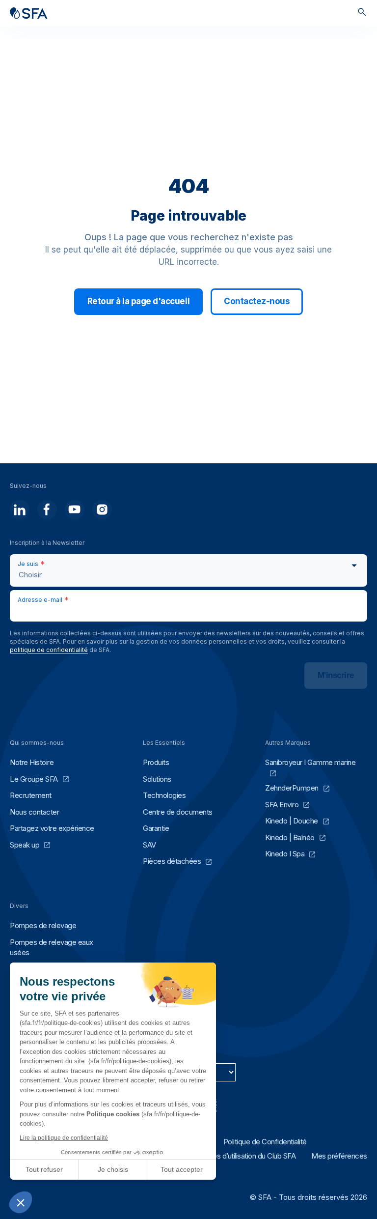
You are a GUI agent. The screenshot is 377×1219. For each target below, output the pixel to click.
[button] (20, 1202)
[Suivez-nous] (19, 509)
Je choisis (113, 1169)
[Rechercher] (362, 13)
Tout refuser (44, 1169)
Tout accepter (182, 1169)
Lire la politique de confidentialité (64, 1137)
